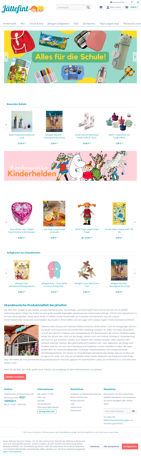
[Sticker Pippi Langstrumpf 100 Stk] (119, 213)
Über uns (41, 397)
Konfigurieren (130, 446)
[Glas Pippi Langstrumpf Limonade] (54, 213)
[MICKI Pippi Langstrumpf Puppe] (87, 213)
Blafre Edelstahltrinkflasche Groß (21, 136)
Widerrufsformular (79, 397)
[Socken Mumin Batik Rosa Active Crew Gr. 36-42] (87, 121)
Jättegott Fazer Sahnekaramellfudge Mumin (22, 284)
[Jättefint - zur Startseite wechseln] (22, 12)
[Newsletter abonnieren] (133, 411)
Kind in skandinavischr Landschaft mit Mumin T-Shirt (70, 57)
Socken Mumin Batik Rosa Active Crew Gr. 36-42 (87, 136)
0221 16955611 (14, 399)
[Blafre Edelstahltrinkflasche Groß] (22, 121)
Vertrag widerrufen (47, 411)
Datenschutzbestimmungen (116, 420)
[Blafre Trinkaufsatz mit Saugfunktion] (119, 121)
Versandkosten (44, 404)
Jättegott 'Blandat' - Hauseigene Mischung (54, 136)
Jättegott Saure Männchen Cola (87, 284)
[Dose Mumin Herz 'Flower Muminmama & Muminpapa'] (22, 213)
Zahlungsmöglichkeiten (48, 407)
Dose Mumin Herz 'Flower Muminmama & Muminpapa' (22, 230)
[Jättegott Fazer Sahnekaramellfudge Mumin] (22, 270)
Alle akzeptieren (111, 446)
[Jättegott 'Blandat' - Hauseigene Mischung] (54, 121)
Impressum (75, 410)
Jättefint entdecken (15, 377)
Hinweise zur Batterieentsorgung (85, 394)
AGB (72, 404)
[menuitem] (73, 9)
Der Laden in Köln (45, 394)
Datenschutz (76, 407)
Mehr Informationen (12, 451)
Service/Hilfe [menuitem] (118, 2)
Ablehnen (94, 446)
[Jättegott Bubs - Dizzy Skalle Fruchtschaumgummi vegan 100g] (54, 270)
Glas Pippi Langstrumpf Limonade (54, 230)
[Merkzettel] (101, 7)
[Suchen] (88, 7)
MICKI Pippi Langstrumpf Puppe (86, 230)
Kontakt (40, 400)
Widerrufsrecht (77, 400)
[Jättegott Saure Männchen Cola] (87, 270)
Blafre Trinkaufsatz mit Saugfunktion (119, 136)
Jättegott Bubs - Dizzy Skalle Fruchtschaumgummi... (54, 284)
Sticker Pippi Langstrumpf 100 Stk (119, 230)
